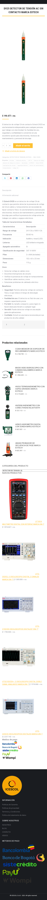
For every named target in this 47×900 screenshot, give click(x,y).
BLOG (4, 828)
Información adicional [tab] (10, 195)
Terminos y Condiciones (11, 812)
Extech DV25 (39, 163)
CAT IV (30, 160)
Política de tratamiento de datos (14, 815)
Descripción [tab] (6, 190)
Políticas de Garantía (10, 805)
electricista (25, 163)
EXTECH (28, 157)
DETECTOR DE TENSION (17, 157)
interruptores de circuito (9, 165)
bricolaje (12, 160)
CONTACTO (6, 832)
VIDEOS (5, 835)
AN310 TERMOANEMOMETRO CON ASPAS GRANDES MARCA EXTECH (30, 389)
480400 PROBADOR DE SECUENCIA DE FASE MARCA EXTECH (27, 445)
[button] (13, 151)
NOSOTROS (6, 825)
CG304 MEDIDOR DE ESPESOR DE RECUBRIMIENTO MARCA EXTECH (30, 350)
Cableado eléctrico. (21, 160)
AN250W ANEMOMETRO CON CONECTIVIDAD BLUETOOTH (27, 407)
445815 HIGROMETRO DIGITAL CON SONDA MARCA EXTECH (28, 425)
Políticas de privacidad (10, 808)
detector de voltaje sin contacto (11, 163)
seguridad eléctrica (23, 165)
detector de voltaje (39, 160)
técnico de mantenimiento (36, 165)
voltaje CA (15, 168)
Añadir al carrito (23, 145)
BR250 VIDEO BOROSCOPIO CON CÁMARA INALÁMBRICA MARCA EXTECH (29, 370)
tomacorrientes (7, 168)
